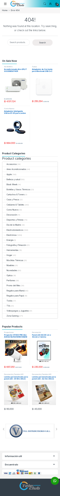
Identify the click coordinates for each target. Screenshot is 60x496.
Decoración (12, 215)
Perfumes (11, 280)
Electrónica (11, 235)
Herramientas (12, 250)
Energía (10, 240)
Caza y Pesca (13, 199)
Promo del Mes (13, 285)
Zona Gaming (12, 316)
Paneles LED (18, 374)
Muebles (10, 265)
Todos (34, 67)
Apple (9, 174)
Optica (9, 275)
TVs (8, 306)
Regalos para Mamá (16, 290)
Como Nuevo (9, 109)
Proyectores (9, 332)
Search (44, 3)
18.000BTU (8, 67)
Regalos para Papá (15, 295)
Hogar (9, 255)
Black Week (12, 184)
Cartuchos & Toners (15, 194)
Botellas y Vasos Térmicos (18, 189)
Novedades (12, 270)
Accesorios (12, 164)
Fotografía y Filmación (16, 245)
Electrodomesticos (15, 230)
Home (4, 10)
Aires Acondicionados (16, 169)
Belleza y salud (13, 179)
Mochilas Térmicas (15, 260)
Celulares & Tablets (15, 204)
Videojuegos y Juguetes (18, 311)
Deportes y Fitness (15, 220)
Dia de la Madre (14, 225)
